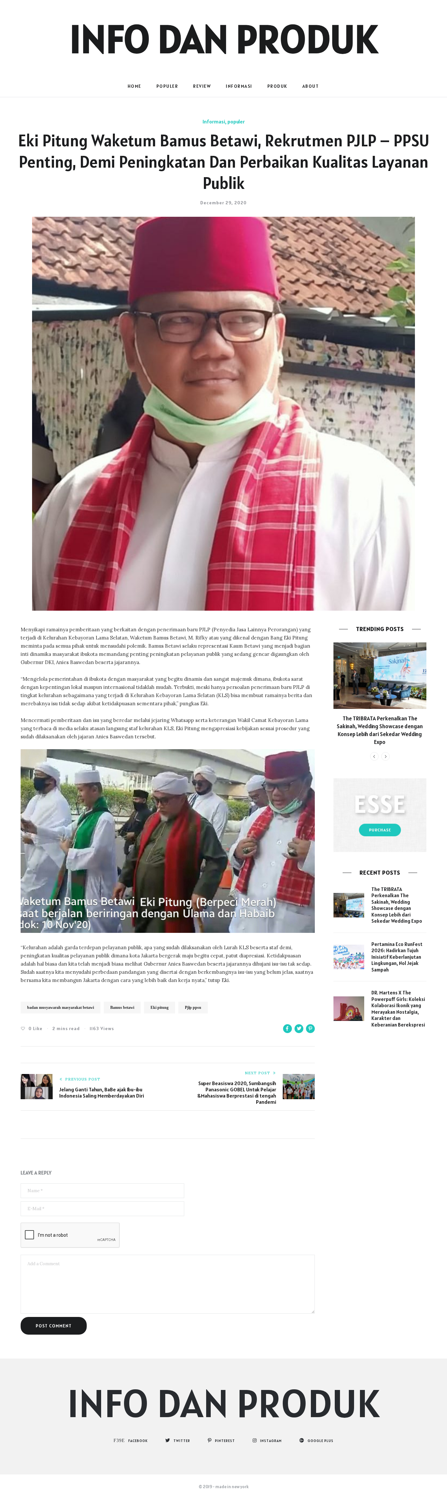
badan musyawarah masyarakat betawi (60, 1007)
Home (134, 86)
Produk (277, 86)
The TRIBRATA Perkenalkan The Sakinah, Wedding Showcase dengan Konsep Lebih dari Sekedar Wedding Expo (380, 730)
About (310, 86)
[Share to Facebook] (287, 1028)
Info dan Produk (223, 38)
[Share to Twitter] (299, 1028)
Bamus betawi (122, 1007)
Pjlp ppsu (193, 1007)
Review (202, 86)
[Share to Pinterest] (310, 1028)
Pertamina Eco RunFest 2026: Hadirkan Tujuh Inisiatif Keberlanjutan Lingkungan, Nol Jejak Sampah (396, 957)
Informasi (239, 86)
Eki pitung (160, 1007)
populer (167, 86)
